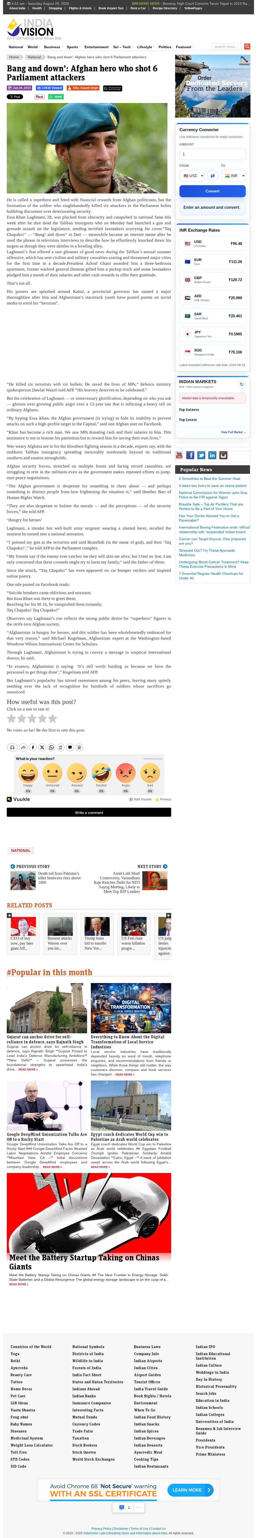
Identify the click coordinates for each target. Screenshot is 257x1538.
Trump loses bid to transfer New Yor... (95, 943)
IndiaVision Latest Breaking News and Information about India (125, 1533)
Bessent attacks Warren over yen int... (60, 943)
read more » (28, 1069)
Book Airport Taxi (111, 8)
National (16, 47)
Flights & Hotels (80, 8)
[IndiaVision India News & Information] (34, 29)
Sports (72, 47)
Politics (165, 47)
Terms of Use (139, 1528)
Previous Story (33, 866)
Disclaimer (121, 1528)
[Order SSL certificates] (128, 1500)
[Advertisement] (162, 28)
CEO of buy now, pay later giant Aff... (22, 943)
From (184, 166)
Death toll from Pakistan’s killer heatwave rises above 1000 (59, 878)
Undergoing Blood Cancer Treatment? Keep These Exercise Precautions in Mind (214, 564)
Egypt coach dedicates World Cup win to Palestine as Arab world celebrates (129, 1137)
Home (14, 57)
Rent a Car (138, 8)
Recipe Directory (165, 8)
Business (52, 47)
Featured (183, 47)
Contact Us (158, 1528)
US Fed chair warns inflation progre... (133, 943)
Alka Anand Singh (85, 88)
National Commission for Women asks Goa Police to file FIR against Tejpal (213, 495)
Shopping (55, 8)
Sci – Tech (122, 47)
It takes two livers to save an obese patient (212, 486)
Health (37, 8)
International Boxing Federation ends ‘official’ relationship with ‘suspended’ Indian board (214, 529)
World (33, 47)
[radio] (11, 720)
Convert (213, 191)
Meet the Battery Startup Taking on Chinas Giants (84, 1262)
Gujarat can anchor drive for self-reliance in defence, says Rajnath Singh (45, 1039)
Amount (186, 144)
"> (66, 98)
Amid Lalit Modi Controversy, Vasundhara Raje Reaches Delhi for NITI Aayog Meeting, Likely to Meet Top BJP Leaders (117, 882)
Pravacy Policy (101, 1528)
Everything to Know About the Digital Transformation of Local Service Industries (127, 1041)
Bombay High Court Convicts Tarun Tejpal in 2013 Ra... (206, 4)
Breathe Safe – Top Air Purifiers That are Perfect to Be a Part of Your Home (211, 506)
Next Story (150, 866)
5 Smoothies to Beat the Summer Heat (209, 479)
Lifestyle (144, 47)
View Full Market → (233, 432)
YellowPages (193, 8)
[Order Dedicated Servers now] (212, 116)
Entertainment (97, 47)
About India (17, 8)
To (223, 166)
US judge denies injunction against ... (166, 946)
